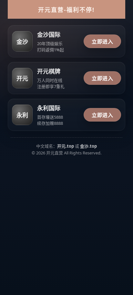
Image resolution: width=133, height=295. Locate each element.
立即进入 (102, 41)
